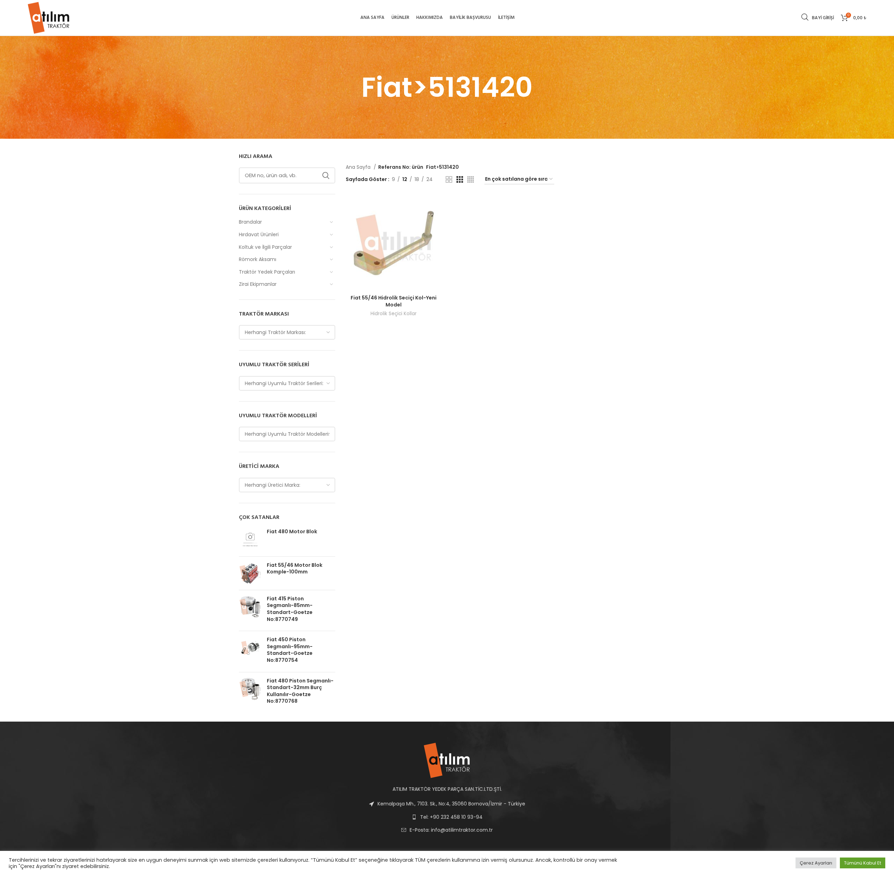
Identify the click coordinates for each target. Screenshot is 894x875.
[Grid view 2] (449, 179)
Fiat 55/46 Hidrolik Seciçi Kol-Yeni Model (394, 301)
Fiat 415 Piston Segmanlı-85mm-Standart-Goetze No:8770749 (290, 609)
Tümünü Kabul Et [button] (862, 863)
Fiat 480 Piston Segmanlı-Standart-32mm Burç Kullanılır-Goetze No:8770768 (300, 691)
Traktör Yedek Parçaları (267, 271)
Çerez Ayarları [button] (816, 863)
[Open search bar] (804, 17)
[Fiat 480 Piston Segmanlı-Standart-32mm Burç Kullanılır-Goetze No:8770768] (250, 693)
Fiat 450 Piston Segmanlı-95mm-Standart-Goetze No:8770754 (290, 650)
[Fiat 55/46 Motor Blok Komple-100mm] (250, 573)
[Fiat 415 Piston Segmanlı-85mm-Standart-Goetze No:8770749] (250, 610)
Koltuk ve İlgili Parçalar (265, 247)
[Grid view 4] (470, 179)
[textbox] (275, 332)
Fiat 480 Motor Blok (292, 531)
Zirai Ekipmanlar (258, 284)
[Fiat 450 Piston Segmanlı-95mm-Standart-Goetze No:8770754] (250, 651)
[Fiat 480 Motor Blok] (250, 539)
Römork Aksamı (257, 259)
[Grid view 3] (459, 179)
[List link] (447, 830)
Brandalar (250, 221)
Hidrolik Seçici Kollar (394, 313)
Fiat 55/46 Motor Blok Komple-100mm (294, 569)
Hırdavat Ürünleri (259, 234)
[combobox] (287, 332)
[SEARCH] (326, 175)
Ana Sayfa (359, 167)
